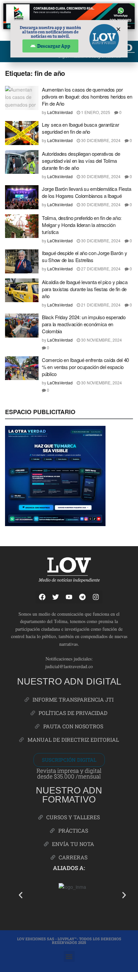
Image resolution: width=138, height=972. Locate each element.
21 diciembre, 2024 (100, 305)
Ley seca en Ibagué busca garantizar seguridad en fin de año (80, 128)
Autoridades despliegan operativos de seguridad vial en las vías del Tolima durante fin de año (81, 160)
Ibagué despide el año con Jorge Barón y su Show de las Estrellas (84, 256)
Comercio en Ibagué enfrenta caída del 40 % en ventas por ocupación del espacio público (85, 366)
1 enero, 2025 (95, 112)
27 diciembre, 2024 (100, 268)
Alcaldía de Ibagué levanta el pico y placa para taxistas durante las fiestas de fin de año (84, 288)
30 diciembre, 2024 (100, 140)
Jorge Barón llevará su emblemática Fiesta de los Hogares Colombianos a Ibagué (86, 192)
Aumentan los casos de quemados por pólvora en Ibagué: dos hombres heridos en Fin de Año (87, 96)
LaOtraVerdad (60, 112)
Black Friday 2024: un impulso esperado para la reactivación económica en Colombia (84, 324)
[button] (20, 895)
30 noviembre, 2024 (101, 340)
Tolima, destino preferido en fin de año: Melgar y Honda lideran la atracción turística (82, 224)
